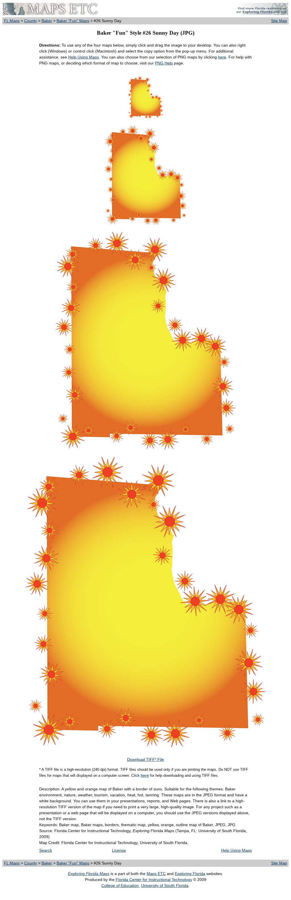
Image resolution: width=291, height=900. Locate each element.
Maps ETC (156, 873)
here (222, 57)
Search (45, 850)
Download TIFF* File (145, 759)
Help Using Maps (83, 57)
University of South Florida (164, 885)
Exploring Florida (190, 873)
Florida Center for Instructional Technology (154, 879)
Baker (46, 20)
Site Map (279, 20)
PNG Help (164, 63)
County (30, 20)
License (119, 850)
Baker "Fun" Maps (73, 20)
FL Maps (12, 20)
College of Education (120, 885)
